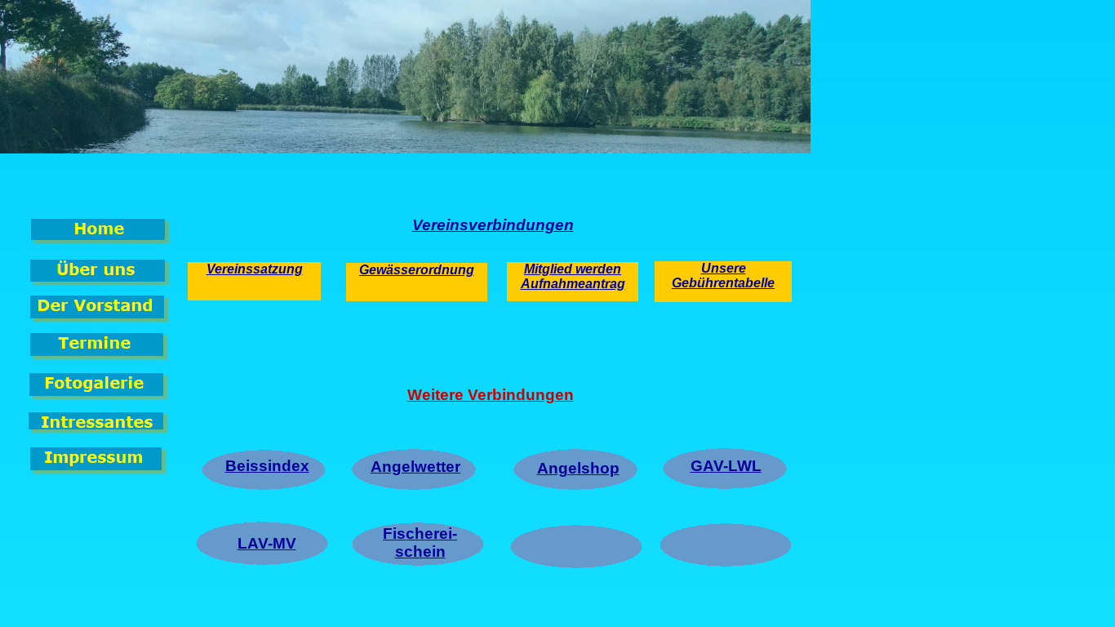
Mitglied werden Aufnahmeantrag (573, 276)
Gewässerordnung (416, 270)
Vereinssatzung (255, 269)
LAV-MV (267, 543)
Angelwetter (415, 466)
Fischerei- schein (420, 542)
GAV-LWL (726, 465)
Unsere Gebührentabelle (723, 275)
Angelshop (578, 468)
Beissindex (267, 465)
